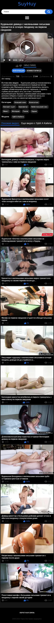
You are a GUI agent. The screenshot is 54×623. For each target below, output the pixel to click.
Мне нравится (17, 66)
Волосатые (33, 102)
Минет (6, 111)
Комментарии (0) (34, 71)
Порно (22, 619)
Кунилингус (23, 107)
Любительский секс (39, 107)
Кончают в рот (9, 107)
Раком (25, 111)
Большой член (20, 102)
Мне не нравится (20, 66)
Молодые (16, 111)
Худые (34, 111)
